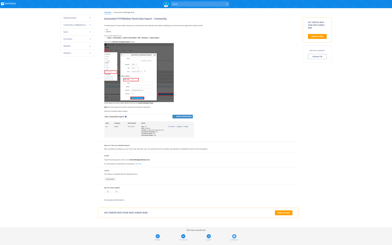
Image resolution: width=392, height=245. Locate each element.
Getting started (69, 18)
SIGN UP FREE (283, 213)
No (116, 191)
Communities (110, 179)
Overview (107, 12)
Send (65, 32)
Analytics (67, 53)
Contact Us (317, 56)
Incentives (67, 39)
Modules (67, 46)
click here (138, 164)
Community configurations (74, 25)
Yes (108, 191)
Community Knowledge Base (123, 12)
